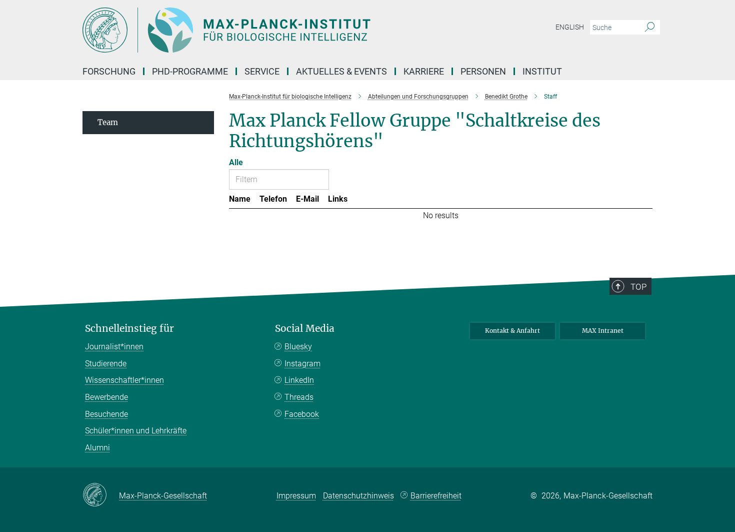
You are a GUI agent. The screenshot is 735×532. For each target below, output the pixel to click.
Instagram (302, 363)
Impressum (296, 495)
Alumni (97, 447)
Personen (483, 71)
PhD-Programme (190, 71)
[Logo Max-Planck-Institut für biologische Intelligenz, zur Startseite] (270, 30)
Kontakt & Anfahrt (512, 330)
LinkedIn (299, 380)
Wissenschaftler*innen (124, 380)
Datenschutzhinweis (358, 495)
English (570, 27)
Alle (236, 162)
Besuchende (106, 414)
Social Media (304, 328)
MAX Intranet (603, 330)
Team (108, 122)
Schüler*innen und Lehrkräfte (135, 430)
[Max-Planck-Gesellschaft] (100, 495)
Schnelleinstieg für (129, 328)
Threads (299, 397)
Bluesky (298, 346)
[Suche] (650, 28)
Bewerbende (106, 397)
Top (638, 287)
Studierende (105, 363)
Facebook (301, 414)
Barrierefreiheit (436, 495)
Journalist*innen (114, 346)
